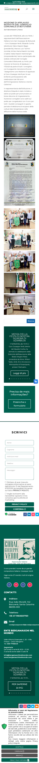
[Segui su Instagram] (16, 584)
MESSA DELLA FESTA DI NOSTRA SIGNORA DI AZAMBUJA (19, 337)
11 (27, 378)
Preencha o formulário (19, 404)
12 (29, 378)
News (20, 30)
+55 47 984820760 (18, 616)
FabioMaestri (11, 30)
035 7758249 (12, 644)
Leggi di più (19, 373)
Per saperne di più (19, 686)
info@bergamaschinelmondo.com (18, 655)
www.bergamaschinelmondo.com (18, 657)
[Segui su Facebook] (9, 584)
